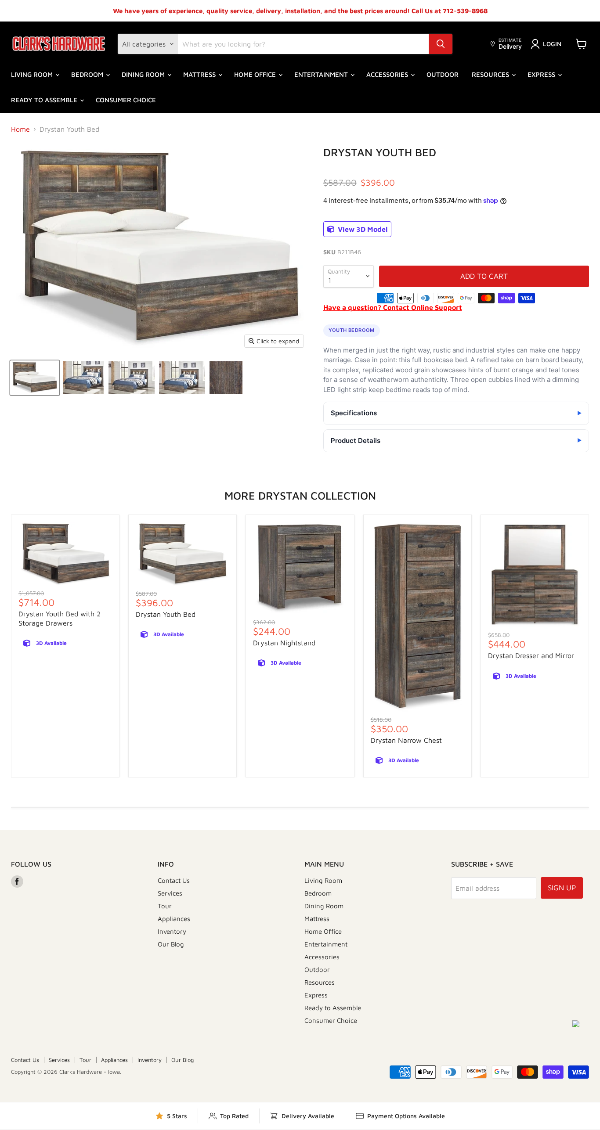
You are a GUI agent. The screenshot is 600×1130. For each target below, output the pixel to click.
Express (542, 74)
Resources (491, 74)
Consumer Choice (126, 100)
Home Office (256, 74)
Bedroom (88, 74)
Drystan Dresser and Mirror (531, 655)
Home (20, 129)
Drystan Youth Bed (165, 614)
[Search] (440, 44)
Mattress (200, 74)
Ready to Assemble (45, 100)
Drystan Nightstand (284, 643)
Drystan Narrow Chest (406, 740)
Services (170, 893)
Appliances (174, 918)
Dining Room (144, 74)
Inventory (172, 931)
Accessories (388, 74)
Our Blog (171, 944)
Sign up (562, 887)
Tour (165, 906)
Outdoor (443, 74)
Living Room (32, 74)
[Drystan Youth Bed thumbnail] (34, 377)
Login (552, 43)
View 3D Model (361, 229)
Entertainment (322, 74)
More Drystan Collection (300, 495)
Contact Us (174, 880)
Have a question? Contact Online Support (392, 307)
